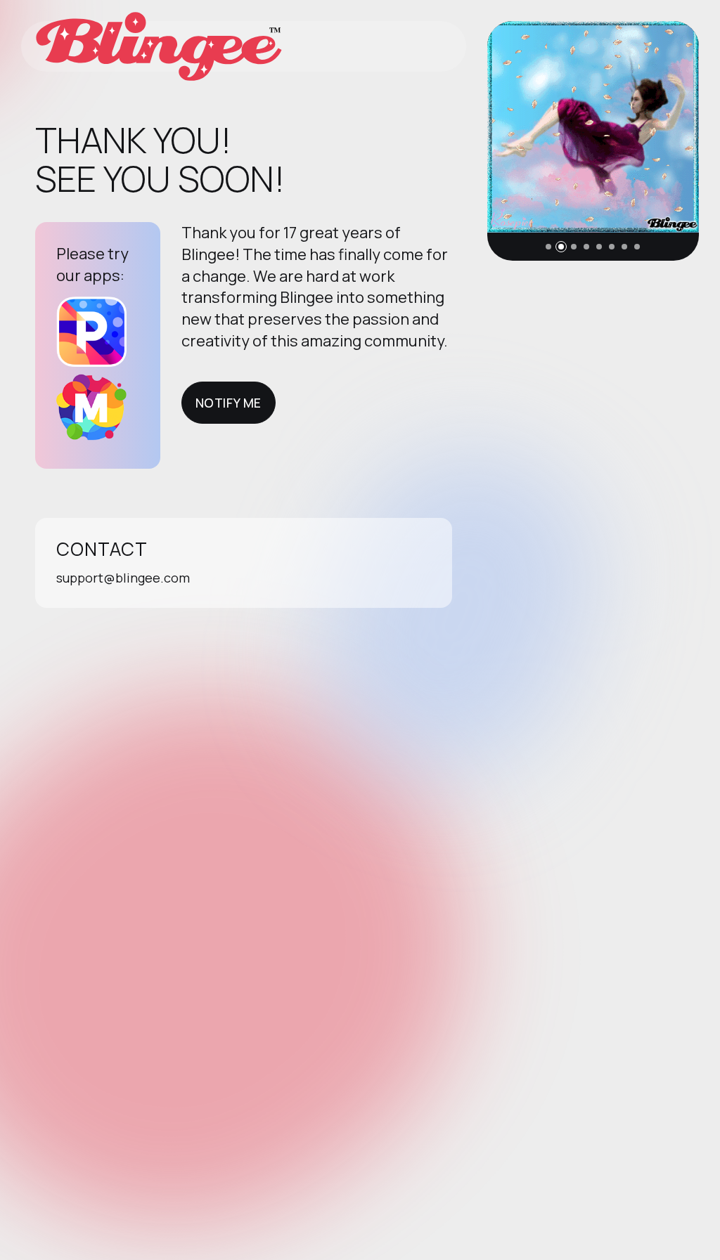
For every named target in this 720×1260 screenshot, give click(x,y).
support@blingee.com (123, 577)
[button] (548, 246)
